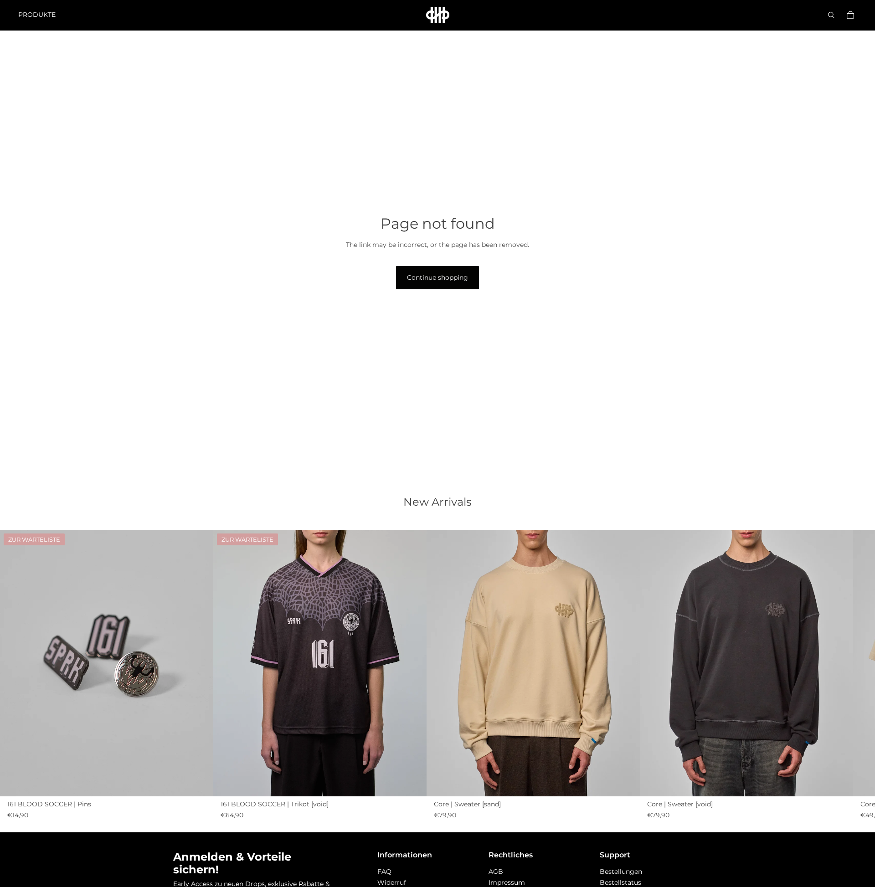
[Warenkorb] (850, 15)
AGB (496, 871)
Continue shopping (437, 277)
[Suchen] (831, 15)
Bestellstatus (620, 882)
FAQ (384, 871)
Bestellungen (621, 871)
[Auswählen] (626, 782)
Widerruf (391, 882)
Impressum (507, 882)
